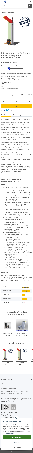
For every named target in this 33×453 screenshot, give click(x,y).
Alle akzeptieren (16, 437)
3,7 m (23, 295)
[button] (26, 1)
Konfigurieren (17, 447)
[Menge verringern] (3, 101)
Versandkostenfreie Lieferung (17, 87)
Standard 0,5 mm (25, 291)
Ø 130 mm (24, 298)
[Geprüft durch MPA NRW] (23, 302)
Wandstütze (16, 147)
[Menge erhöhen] (30, 101)
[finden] (30, 6)
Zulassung (10, 131)
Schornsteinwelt (25, 287)
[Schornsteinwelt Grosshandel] (5, 2)
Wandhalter (15, 152)
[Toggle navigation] (2, 1)
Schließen (17, 442)
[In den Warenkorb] (16, 106)
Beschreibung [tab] (6, 115)
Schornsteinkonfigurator (7, 173)
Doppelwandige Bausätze (14, 65)
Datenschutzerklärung (8, 433)
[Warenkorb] (30, 1)
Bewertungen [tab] (17, 115)
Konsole (8, 147)
